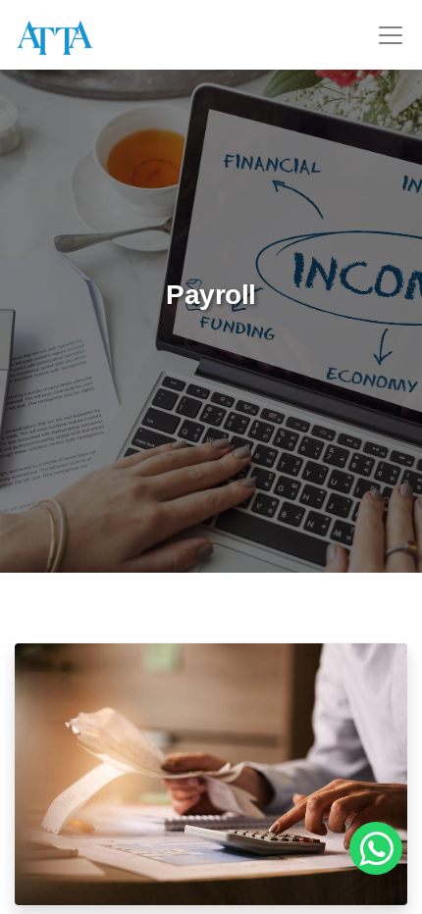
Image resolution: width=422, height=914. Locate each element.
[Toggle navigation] (390, 35)
